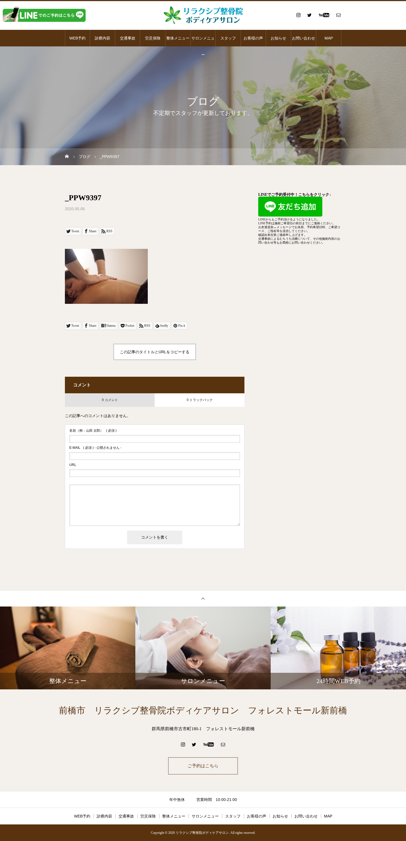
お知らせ (278, 38)
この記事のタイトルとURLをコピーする (154, 352)
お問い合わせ (303, 38)
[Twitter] (309, 15)
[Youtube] (324, 15)
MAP (329, 38)
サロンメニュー (203, 41)
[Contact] (338, 15)
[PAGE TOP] (203, 598)
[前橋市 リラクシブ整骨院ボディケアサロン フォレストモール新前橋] (203, 15)
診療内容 (102, 38)
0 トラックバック (200, 400)
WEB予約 (77, 38)
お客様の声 (253, 38)
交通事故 (127, 38)
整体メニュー (177, 38)
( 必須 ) (93, 430)
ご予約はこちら (203, 765)
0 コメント (110, 400)
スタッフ (228, 38)
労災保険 (152, 38)
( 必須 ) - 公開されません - (95, 447)
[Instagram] (298, 15)
